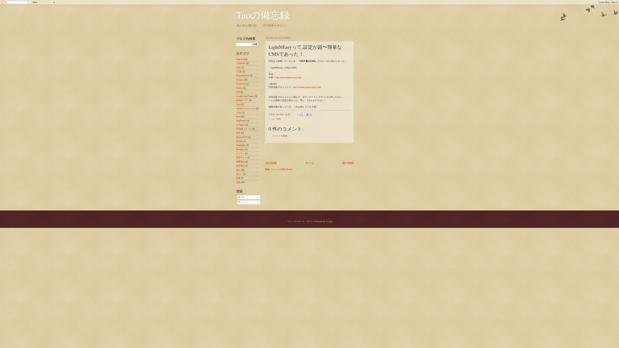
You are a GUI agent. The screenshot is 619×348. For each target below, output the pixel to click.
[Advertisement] (309, 152)
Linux (238, 112)
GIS (238, 92)
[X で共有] (304, 114)
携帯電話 (240, 162)
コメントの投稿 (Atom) (281, 169)
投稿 (242, 197)
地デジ (239, 174)
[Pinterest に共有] (310, 114)
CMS (278, 119)
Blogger (329, 221)
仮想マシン (241, 157)
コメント (244, 202)
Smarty (239, 141)
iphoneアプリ (242, 100)
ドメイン (240, 153)
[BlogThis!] (301, 114)
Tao (277, 114)
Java (238, 104)
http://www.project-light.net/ (307, 87)
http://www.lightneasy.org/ (288, 77)
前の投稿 (348, 163)
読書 (238, 178)
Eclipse (239, 80)
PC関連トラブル (244, 129)
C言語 (239, 71)
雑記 (238, 170)
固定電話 (240, 166)
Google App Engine (245, 96)
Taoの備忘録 (263, 14)
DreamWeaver (242, 75)
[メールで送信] (298, 114)
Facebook (240, 84)
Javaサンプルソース (245, 108)
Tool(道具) (241, 145)
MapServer (241, 120)
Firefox (239, 88)
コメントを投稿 (280, 136)
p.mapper (240, 125)
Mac (238, 116)
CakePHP (240, 63)
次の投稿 (271, 163)
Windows (240, 149)
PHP (238, 133)
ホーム (309, 163)
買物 (238, 182)
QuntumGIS (241, 137)
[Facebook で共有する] (307, 114)
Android (239, 59)
